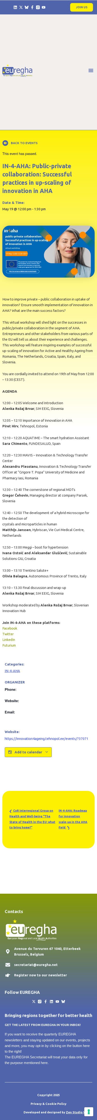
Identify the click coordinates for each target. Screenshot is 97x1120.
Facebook (9, 628)
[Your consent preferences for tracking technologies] (88, 1111)
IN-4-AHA (12, 671)
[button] (91, 70)
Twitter (8, 634)
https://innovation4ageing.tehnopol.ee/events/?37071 (46, 739)
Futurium (9, 645)
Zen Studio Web (78, 1112)
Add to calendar (28, 752)
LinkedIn (8, 640)
